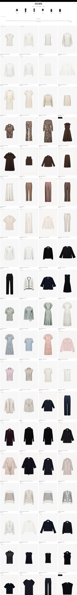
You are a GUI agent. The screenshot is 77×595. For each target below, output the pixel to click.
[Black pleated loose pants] (9, 283)
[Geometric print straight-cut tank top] (48, 70)
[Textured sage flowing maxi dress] (48, 314)
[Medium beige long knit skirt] (9, 192)
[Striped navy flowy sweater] (48, 497)
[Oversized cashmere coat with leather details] (67, 436)
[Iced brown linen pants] (29, 192)
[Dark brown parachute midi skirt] (67, 161)
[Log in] (73, 3)
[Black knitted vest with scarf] (29, 436)
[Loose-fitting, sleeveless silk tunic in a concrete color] (29, 375)
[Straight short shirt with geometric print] (29, 70)
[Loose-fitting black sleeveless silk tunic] (9, 558)
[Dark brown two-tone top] (29, 161)
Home (1, 16)
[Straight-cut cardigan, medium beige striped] (29, 497)
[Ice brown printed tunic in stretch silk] (9, 131)
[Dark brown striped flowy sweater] (9, 497)
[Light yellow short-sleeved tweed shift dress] (29, 100)
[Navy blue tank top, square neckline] (48, 558)
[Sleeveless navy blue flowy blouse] (29, 558)
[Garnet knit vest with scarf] (9, 436)
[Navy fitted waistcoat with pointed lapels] (67, 558)
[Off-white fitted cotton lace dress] (67, 314)
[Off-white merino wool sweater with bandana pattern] (29, 40)
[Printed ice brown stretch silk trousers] (29, 131)
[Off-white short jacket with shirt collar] (29, 527)
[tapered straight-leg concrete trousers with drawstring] (67, 222)
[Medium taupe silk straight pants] (67, 192)
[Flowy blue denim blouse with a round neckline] (29, 344)
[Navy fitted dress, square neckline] (67, 283)
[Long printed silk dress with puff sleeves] (48, 131)
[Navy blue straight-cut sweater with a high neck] (9, 527)
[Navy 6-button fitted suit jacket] (67, 527)
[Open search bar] (71, 3)
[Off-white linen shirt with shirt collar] (9, 222)
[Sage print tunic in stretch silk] (9, 314)
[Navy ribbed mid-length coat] (48, 466)
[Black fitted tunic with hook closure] (67, 253)
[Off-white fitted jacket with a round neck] (9, 253)
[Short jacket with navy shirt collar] (48, 527)
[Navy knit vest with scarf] (48, 436)
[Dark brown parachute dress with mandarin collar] (67, 131)
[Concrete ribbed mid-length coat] (67, 466)
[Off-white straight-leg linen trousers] (29, 222)
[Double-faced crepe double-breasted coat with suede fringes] (29, 466)
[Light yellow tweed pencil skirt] (67, 100)
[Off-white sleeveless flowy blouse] (67, 375)
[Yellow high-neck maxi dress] (9, 100)
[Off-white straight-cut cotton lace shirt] (67, 40)
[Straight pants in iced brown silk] (48, 192)
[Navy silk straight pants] (67, 405)
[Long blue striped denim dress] (9, 344)
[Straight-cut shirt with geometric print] (9, 70)
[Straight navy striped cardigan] (67, 497)
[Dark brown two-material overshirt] (48, 161)
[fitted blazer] (29, 405)
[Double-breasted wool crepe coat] (9, 466)
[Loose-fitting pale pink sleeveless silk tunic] (9, 375)
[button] (37, 39)
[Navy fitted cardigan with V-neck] (29, 283)
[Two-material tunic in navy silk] (48, 405)
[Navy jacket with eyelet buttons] (48, 283)
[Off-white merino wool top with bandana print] (9, 40)
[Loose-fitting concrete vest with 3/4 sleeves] (9, 405)
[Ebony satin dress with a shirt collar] (9, 161)
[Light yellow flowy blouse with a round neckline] (48, 375)
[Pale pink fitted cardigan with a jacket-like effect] (67, 344)
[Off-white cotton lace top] (48, 40)
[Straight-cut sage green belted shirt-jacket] (29, 314)
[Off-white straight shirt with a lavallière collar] (29, 253)
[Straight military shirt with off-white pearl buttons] (48, 222)
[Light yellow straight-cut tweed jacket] (48, 100)
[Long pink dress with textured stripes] (48, 344)
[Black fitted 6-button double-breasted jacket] (48, 253)
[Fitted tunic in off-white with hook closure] (67, 70)
